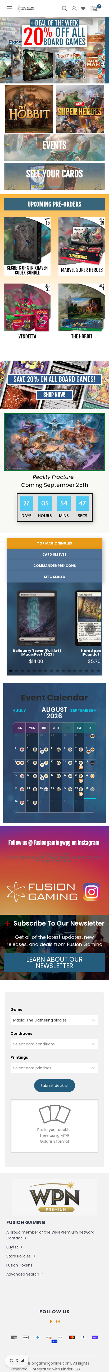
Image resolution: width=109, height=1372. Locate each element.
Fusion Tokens (19, 1265)
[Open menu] (9, 8)
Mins (64, 515)
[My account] (74, 8)
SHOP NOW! (54, 394)
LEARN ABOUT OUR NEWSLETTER (54, 962)
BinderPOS (70, 1369)
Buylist (12, 1247)
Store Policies (19, 1256)
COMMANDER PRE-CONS (54, 565)
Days (26, 515)
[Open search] (64, 8)
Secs (82, 515)
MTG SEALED (54, 577)
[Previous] (10, 49)
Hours (45, 515)
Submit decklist (54, 1085)
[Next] (98, 49)
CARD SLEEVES (54, 554)
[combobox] (13, 1020)
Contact (14, 1238)
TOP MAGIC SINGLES (54, 543)
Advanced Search (23, 1274)
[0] (94, 8)
